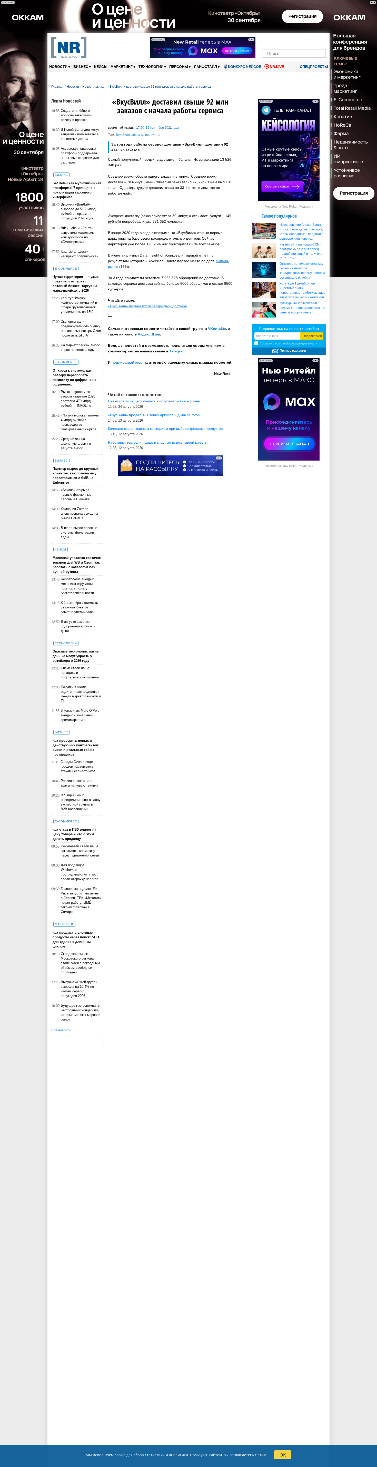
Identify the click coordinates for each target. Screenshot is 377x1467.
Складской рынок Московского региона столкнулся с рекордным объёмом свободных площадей (80, 963)
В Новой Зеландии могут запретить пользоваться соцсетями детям (80, 134)
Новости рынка (93, 86)
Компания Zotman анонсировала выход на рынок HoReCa (79, 513)
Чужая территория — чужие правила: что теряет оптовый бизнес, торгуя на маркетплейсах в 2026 (75, 283)
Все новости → (63, 1030)
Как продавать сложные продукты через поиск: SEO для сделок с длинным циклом (76, 939)
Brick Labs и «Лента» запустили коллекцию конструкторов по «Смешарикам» (78, 235)
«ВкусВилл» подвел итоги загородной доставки (147, 306)
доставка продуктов (145, 135)
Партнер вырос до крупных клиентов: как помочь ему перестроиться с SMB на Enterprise (75, 475)
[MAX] (285, 40)
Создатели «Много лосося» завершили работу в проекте (76, 115)
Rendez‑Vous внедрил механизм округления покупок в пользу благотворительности (78, 586)
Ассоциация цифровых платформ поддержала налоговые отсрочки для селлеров (80, 155)
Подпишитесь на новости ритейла (289, 328)
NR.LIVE (277, 67)
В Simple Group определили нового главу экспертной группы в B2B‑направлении (81, 802)
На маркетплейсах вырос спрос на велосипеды (80, 347)
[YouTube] (302, 40)
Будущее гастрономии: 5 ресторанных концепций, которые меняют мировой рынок (80, 1012)
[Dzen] (294, 40)
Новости (59, 66)
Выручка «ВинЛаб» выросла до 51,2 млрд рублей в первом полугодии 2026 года (78, 211)
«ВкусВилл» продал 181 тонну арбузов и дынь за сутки (154, 415)
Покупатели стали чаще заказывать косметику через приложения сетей (80, 850)
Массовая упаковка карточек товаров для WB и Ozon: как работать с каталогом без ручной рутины (77, 565)
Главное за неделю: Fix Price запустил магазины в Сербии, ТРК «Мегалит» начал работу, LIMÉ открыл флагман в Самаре (81, 900)
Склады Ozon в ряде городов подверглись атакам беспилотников (78, 766)
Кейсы (100, 67)
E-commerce (66, 268)
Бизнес (82, 66)
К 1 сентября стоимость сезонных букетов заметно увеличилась (79, 607)
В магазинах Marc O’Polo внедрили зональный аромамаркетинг (80, 715)
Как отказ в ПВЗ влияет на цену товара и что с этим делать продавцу (74, 834)
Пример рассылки (293, 350)
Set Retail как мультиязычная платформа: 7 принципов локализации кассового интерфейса (77, 190)
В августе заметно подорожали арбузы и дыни (78, 626)
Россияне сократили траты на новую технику (79, 783)
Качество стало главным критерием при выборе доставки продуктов (165, 428)
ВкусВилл (123, 135)
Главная (57, 86)
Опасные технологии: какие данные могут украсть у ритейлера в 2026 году (75, 656)
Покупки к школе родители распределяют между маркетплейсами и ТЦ (81, 694)
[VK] (276, 40)
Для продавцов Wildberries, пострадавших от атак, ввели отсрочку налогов (79, 872)
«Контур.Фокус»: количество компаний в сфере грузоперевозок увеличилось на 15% (79, 305)
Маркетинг (123, 66)
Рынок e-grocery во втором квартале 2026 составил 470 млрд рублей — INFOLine (78, 399)
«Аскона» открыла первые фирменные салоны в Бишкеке (76, 494)
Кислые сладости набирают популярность (79, 254)
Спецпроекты (313, 67)
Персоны (180, 66)
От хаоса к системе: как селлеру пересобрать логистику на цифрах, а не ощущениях (74, 377)
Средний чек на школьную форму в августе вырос (76, 443)
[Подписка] (320, 40)
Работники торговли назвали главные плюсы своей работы (157, 442)
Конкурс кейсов (244, 67)
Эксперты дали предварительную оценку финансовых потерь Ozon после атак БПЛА (81, 328)
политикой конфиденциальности (296, 343)
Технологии (152, 66)
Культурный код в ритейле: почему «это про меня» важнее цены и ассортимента (302, 307)
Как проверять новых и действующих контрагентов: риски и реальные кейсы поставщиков (76, 747)
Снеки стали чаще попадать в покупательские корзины (80, 672)
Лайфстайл (207, 66)
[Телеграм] (267, 40)
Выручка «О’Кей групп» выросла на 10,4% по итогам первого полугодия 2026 (79, 989)
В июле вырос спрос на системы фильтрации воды (79, 532)
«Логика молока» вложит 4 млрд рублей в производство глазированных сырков (80, 422)
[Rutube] (311, 40)
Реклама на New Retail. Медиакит (288, 206)
